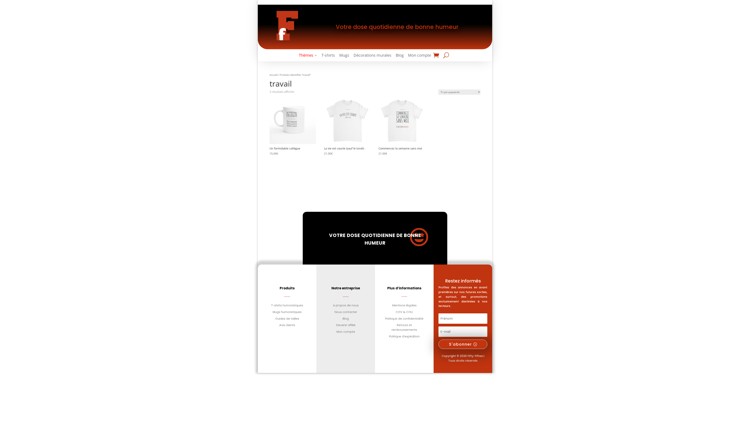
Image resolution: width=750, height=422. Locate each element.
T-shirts (328, 56)
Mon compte (419, 56)
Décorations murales (372, 56)
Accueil (274, 75)
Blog (400, 56)
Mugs (344, 56)
